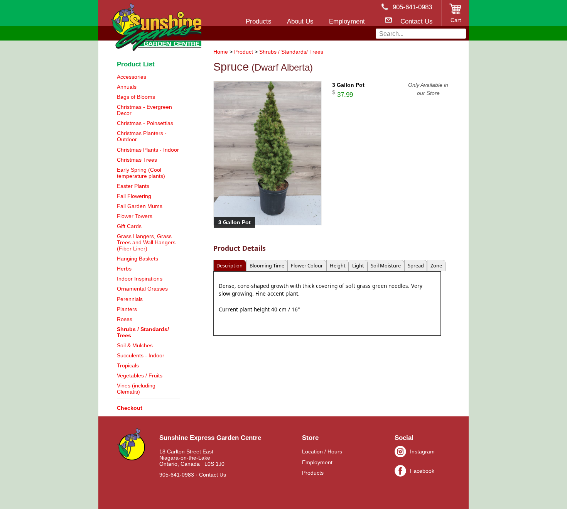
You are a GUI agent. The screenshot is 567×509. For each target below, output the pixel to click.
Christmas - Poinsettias (145, 123)
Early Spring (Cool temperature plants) (141, 173)
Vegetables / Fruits (139, 375)
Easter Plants (133, 186)
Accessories (131, 77)
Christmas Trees (137, 160)
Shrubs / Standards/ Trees (291, 52)
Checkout (129, 408)
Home (220, 52)
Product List (136, 64)
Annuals (127, 87)
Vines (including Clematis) (136, 388)
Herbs (124, 268)
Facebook (422, 471)
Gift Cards (129, 226)
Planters (127, 309)
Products (313, 473)
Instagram (422, 451)
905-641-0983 (176, 475)
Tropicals (128, 365)
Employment (317, 462)
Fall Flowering (134, 196)
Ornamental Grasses (142, 289)
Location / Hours (322, 451)
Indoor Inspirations (139, 279)
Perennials (130, 299)
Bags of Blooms (136, 97)
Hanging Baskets (137, 258)
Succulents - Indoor (140, 355)
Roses (124, 319)
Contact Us (212, 475)
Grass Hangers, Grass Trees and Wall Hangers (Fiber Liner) (146, 242)
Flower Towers (134, 216)
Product (243, 52)
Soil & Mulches (135, 345)
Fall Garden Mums (139, 206)
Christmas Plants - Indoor (148, 150)
